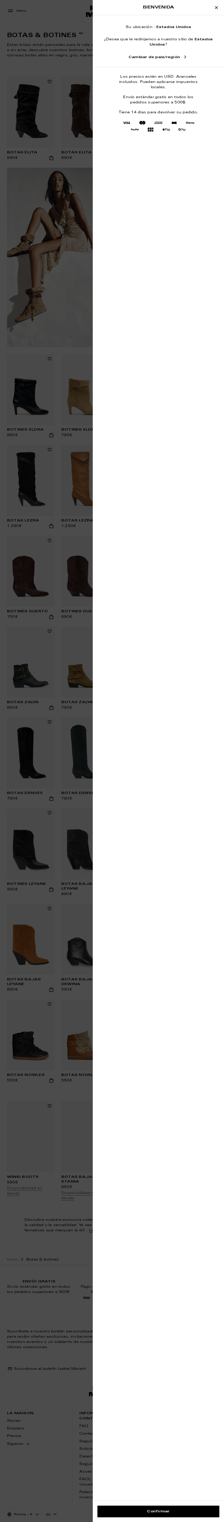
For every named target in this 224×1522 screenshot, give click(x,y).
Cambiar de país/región (154, 57)
